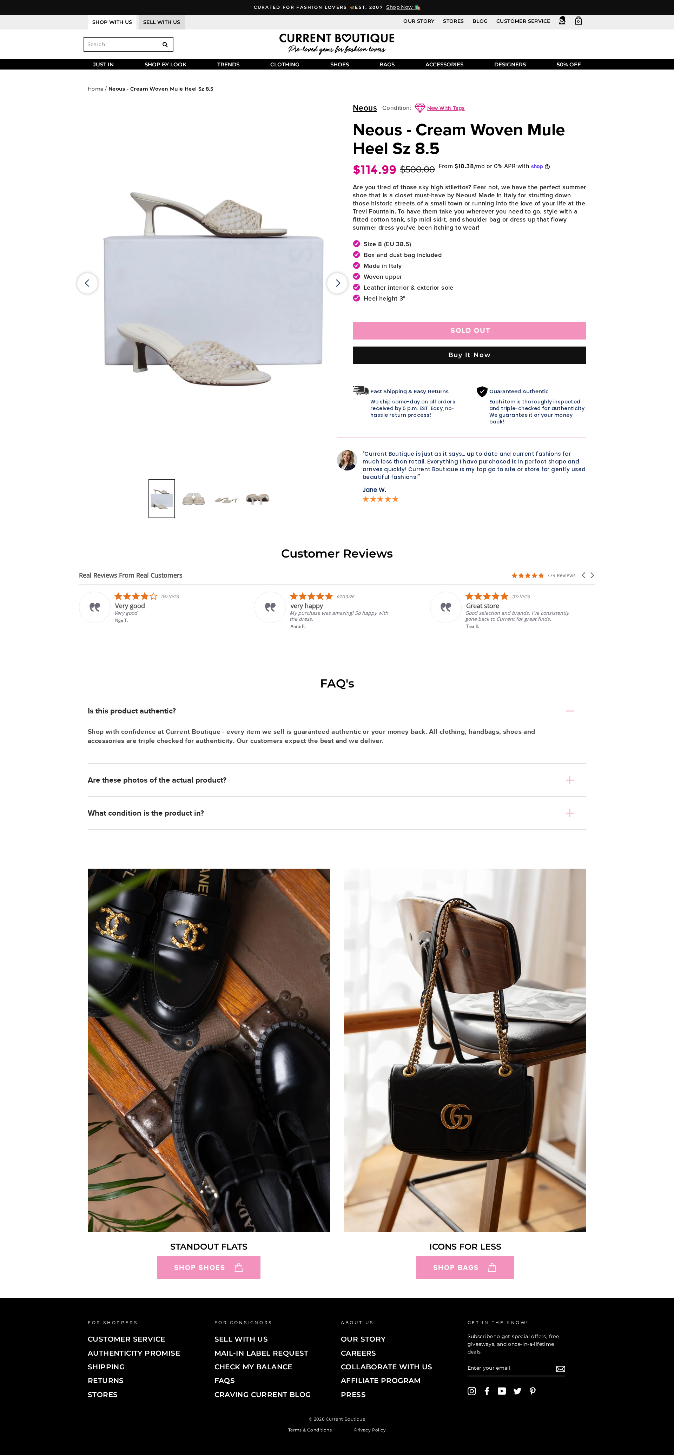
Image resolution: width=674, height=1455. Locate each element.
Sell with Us (241, 1339)
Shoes (339, 64)
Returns (106, 1380)
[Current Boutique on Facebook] (487, 1391)
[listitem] (149, 610)
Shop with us (112, 22)
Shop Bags (456, 1267)
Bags (387, 64)
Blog (480, 21)
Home (96, 89)
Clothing (284, 64)
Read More (478, 631)
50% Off (569, 64)
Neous (365, 108)
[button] (584, 575)
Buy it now (469, 354)
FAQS (224, 1380)
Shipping (106, 1367)
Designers (510, 64)
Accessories (444, 64)
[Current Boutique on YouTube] (502, 1391)
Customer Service (523, 21)
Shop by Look (165, 64)
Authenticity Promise (134, 1353)
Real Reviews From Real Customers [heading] (131, 575)
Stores (453, 21)
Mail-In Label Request (261, 1353)
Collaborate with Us (386, 1367)
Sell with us (161, 22)
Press (353, 1394)
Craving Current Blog (262, 1394)
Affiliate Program (381, 1380)
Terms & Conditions (310, 1429)
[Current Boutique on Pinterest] (532, 1391)
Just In (103, 64)
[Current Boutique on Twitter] (517, 1391)
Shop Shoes (199, 1267)
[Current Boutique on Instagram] (472, 1391)
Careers (358, 1353)
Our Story (419, 21)
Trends (228, 64)
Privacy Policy (370, 1429)
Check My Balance (253, 1367)
